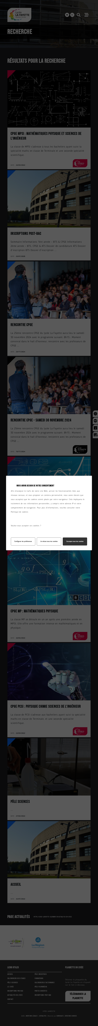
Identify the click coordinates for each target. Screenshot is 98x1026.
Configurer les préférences (23, 541)
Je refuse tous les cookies (49, 541)
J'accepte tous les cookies (75, 541)
